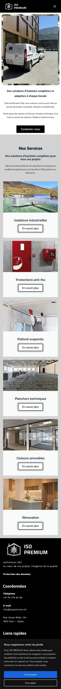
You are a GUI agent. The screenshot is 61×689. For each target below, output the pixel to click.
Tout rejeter (30, 683)
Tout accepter (30, 674)
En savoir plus (30, 228)
